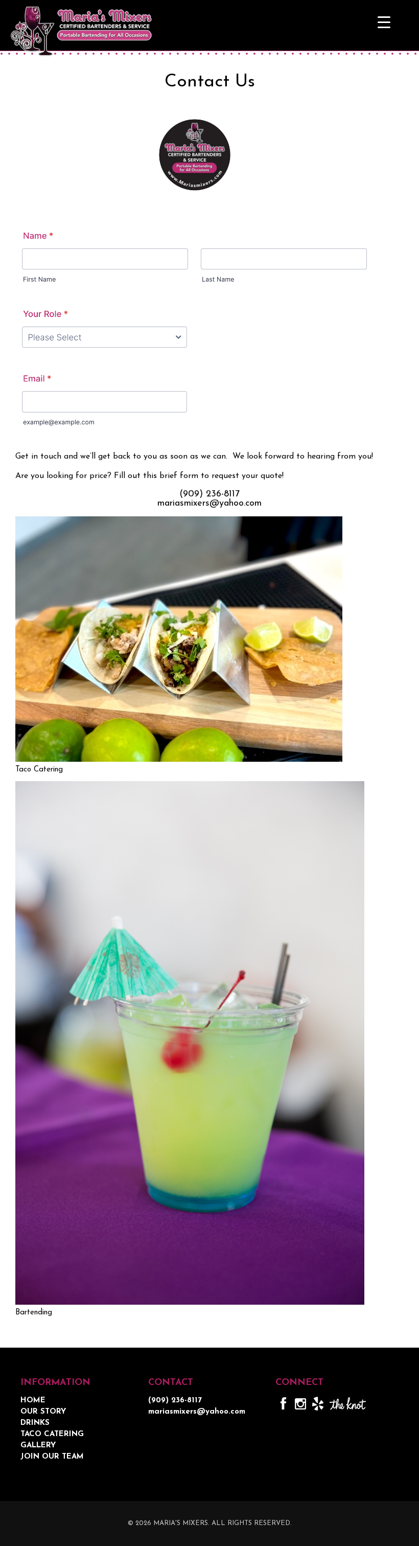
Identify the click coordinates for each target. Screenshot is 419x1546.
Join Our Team (52, 1457)
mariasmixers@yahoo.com (209, 503)
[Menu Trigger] (384, 22)
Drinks (35, 1423)
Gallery (38, 1445)
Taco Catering (52, 1434)
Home (32, 1400)
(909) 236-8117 (209, 494)
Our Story (43, 1412)
